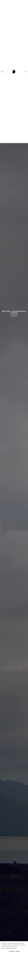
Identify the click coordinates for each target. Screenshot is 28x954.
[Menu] (2, 71)
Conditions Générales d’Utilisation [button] (9, 948)
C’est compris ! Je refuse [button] (14, 951)
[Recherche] (25, 71)
